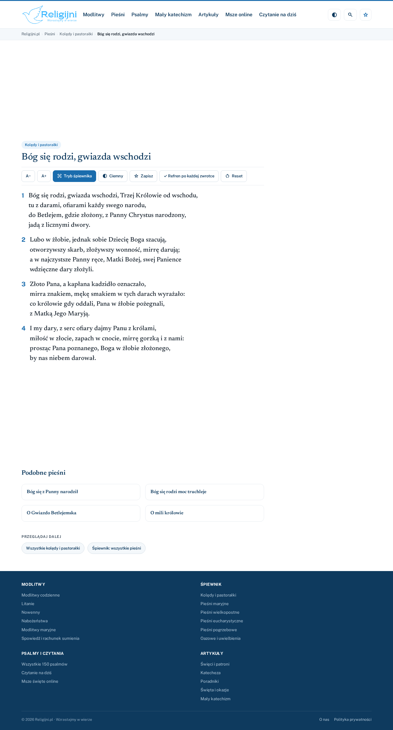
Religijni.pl (30, 34)
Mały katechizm (173, 14)
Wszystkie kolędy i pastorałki (53, 548)
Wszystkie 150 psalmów (44, 664)
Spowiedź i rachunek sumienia (50, 638)
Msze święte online (39, 681)
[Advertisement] (97, 94)
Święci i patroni (214, 664)
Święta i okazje (214, 689)
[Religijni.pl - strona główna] (49, 15)
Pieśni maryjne (214, 603)
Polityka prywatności (353, 719)
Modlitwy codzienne (40, 595)
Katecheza (210, 672)
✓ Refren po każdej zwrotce (189, 176)
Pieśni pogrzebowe (218, 629)
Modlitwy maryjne (38, 629)
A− (28, 176)
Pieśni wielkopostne (219, 612)
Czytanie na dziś (277, 14)
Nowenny (30, 612)
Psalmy (139, 14)
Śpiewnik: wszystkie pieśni (116, 548)
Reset (234, 176)
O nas (324, 719)
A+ (43, 176)
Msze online (238, 14)
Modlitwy (93, 14)
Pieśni (118, 14)
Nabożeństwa (34, 620)
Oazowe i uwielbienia (220, 638)
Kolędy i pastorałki (76, 34)
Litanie (27, 603)
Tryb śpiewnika (74, 176)
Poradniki (209, 681)
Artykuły (208, 14)
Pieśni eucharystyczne (221, 620)
